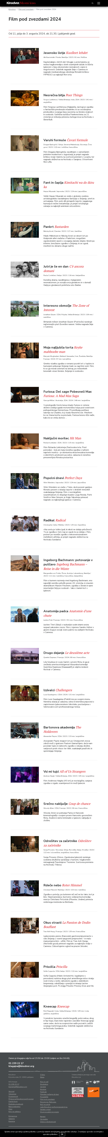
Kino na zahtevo (15, 1111)
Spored (11, 1091)
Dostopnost (13, 1096)
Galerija (12, 1119)
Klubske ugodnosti (16, 1104)
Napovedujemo (14, 1106)
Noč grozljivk (45, 1104)
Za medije (44, 1119)
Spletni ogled (45, 1109)
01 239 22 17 (16, 1063)
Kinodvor (12, 9)
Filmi (10, 1109)
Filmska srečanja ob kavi (49, 1094)
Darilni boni (13, 1101)
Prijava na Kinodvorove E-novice (21, 1099)
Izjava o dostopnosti (48, 1122)
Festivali (43, 1092)
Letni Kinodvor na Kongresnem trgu (53, 1107)
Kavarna (12, 1121)
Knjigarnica (13, 1116)
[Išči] (92, 3)
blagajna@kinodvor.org (21, 1066)
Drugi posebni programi (49, 1112)
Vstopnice (12, 1094)
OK (62, 1134)
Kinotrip (43, 1089)
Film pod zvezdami (26, 9)
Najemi (42, 1116)
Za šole (43, 1087)
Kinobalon (44, 1084)
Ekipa (42, 1077)
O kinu (42, 1075)
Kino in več (44, 1082)
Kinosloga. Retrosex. (48, 1102)
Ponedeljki (44, 1097)
